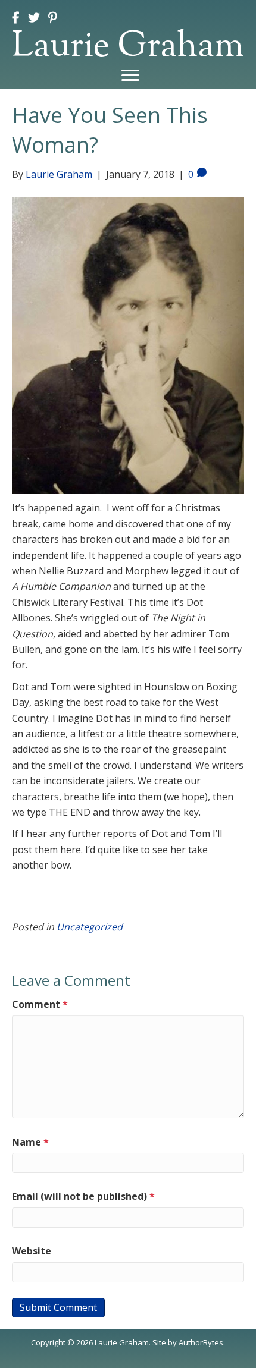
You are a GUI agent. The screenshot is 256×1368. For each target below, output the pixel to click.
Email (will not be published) (83, 1196)
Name (30, 1142)
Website (31, 1250)
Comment (40, 1004)
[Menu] (130, 75)
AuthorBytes (201, 1342)
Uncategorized (90, 926)
